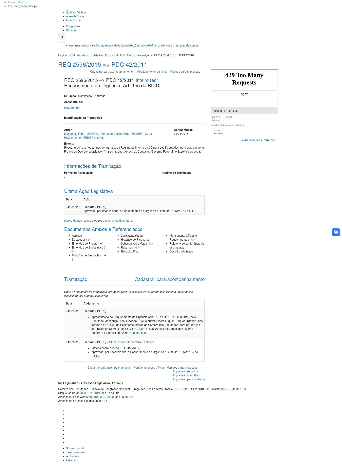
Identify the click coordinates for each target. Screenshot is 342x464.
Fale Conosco (75, 20)
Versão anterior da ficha (151, 71)
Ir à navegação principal (23, 6)
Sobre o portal (75, 448)
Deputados (102, 45)
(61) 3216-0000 (104, 397)
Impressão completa (186, 375)
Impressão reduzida (185, 371)
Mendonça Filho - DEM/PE (81, 134)
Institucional (88, 45)
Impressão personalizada (189, 379)
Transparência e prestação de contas (175, 45)
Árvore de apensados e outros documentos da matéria (98, 220)
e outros (99, 137)
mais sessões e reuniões (259, 140)
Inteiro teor (147, 79)
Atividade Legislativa (122, 45)
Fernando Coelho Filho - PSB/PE (121, 134)
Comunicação (143, 45)
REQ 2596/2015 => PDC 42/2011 (102, 64)
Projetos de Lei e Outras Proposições (128, 55)
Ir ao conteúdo (17, 2)
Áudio (217, 130)
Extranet (71, 460)
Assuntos (75, 45)
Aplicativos (72, 456)
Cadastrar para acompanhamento (112, 71)
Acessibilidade (75, 16)
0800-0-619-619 (90, 393)
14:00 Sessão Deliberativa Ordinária (131, 342)
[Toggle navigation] (59, 42)
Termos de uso (75, 452)
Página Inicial (66, 55)
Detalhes (218, 133)
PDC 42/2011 (72, 108)
